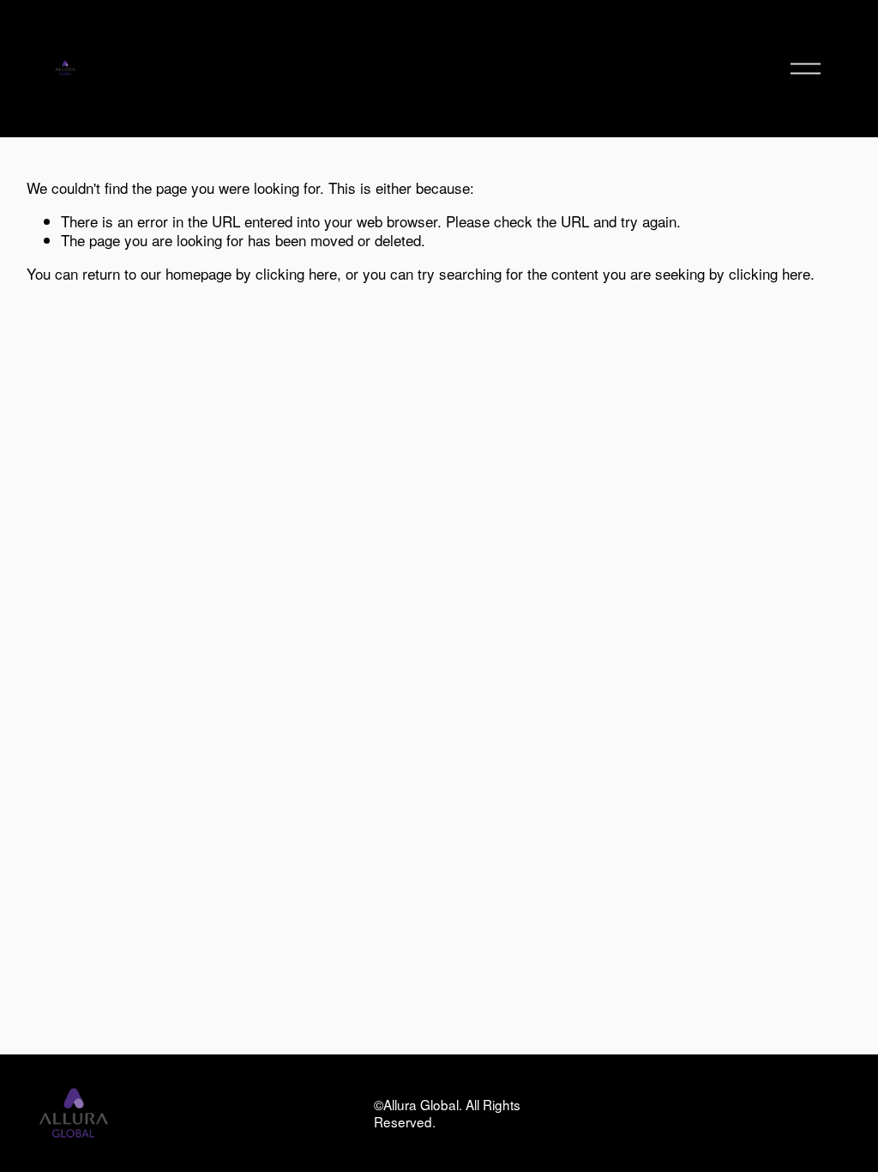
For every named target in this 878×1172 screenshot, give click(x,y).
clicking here (296, 273)
